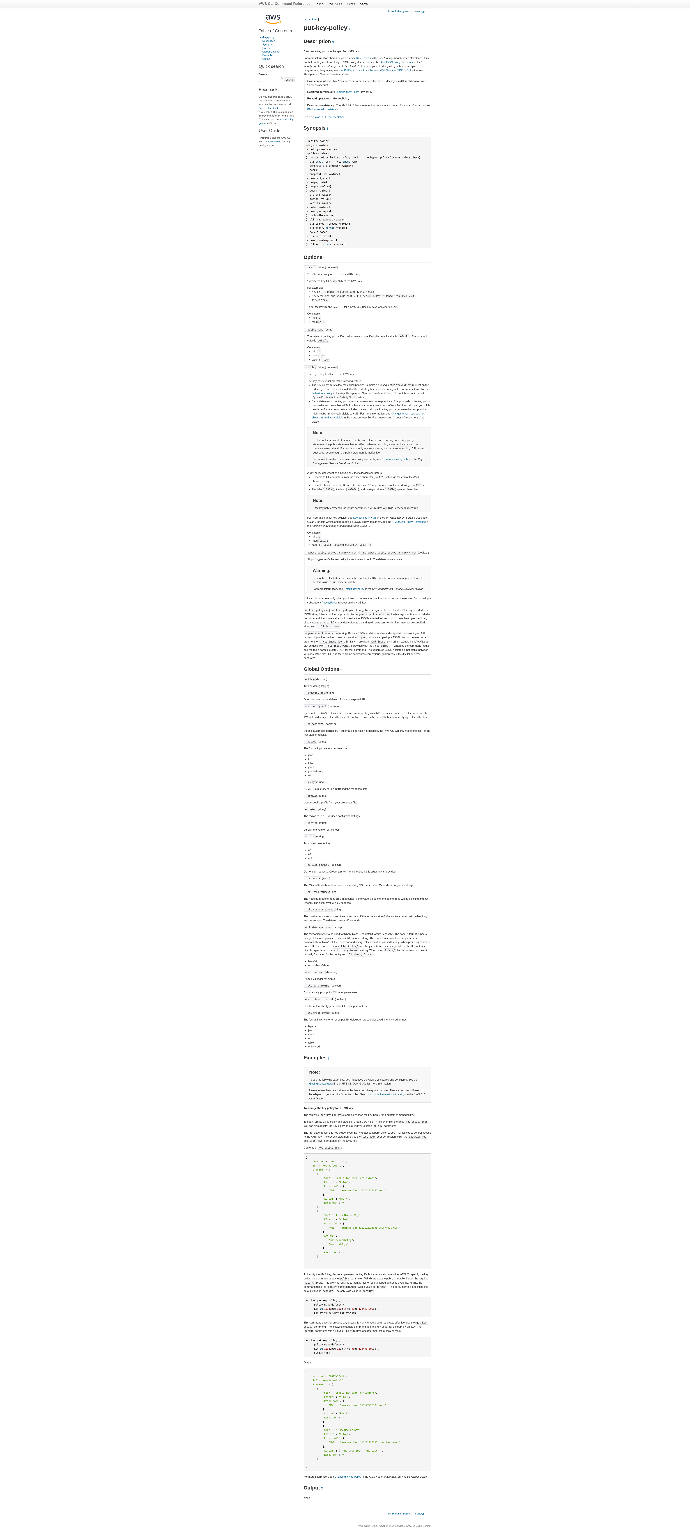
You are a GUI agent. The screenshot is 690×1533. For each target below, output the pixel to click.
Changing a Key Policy (348, 1476)
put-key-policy (267, 37)
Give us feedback (269, 108)
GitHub (364, 3)
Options (266, 48)
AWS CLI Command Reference (284, 4)
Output (266, 58)
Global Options (270, 51)
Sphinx (427, 1525)
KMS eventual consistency (323, 109)
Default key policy (322, 393)
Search (289, 79)
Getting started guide (321, 1083)
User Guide (335, 3)
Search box (265, 74)
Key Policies (363, 58)
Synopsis (267, 44)
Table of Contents (275, 30)
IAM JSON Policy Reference (397, 62)
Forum (351, 3)
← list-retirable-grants (397, 11)
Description (268, 40)
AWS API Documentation (329, 117)
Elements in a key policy (396, 459)
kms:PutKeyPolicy (348, 91)
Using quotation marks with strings (385, 1094)
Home (320, 3)
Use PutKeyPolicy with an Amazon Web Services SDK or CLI (375, 70)
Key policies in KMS (365, 517)
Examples (267, 55)
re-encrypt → (421, 11)
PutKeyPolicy (329, 602)
